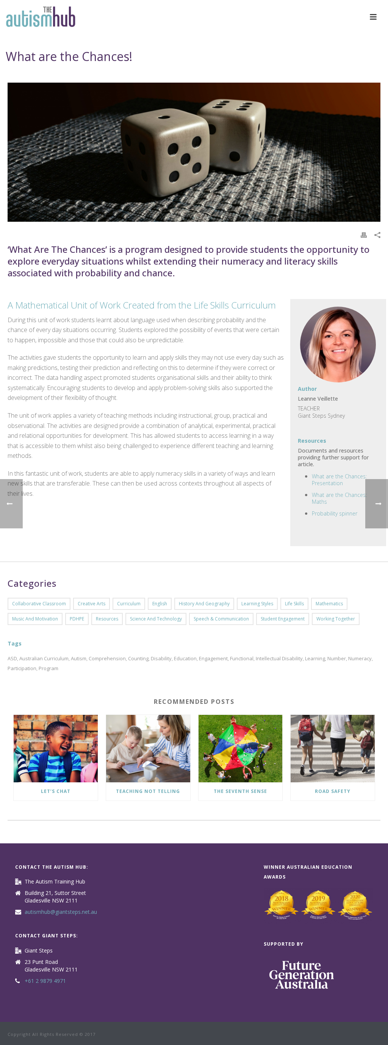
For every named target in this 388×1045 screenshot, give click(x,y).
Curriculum (129, 603)
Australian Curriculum (44, 658)
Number (336, 658)
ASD (12, 658)
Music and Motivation (35, 619)
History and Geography (204, 603)
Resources (107, 619)
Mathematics (329, 603)
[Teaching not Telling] (148, 748)
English (159, 603)
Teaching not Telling (148, 791)
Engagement (213, 658)
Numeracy (360, 658)
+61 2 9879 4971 (45, 981)
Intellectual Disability (279, 658)
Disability (161, 658)
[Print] (364, 234)
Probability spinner (334, 513)
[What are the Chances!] (194, 152)
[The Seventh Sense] (241, 748)
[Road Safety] (333, 748)
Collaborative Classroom (39, 603)
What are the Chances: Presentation (339, 480)
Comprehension (107, 658)
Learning (315, 658)
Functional (241, 658)
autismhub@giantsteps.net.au (61, 912)
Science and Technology (156, 619)
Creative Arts (91, 603)
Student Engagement (283, 619)
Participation (22, 668)
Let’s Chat (55, 791)
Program (48, 668)
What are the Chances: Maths (339, 498)
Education (185, 658)
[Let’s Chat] (56, 748)
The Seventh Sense (240, 791)
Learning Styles (257, 603)
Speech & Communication (221, 619)
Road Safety (332, 791)
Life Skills (294, 603)
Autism (78, 658)
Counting (138, 658)
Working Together (335, 619)
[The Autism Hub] (41, 17)
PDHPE (77, 619)
